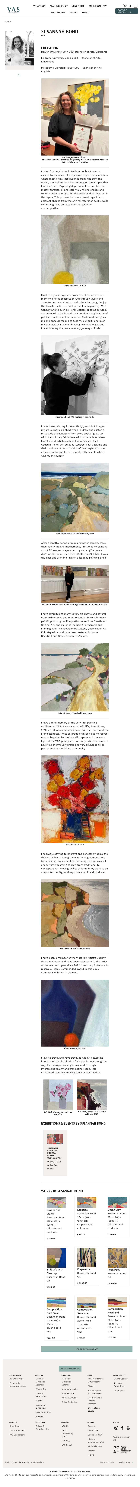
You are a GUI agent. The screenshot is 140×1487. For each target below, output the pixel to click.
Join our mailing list (70, 1369)
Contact (91, 1426)
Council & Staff (95, 1435)
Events (39, 1401)
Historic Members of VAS (96, 1440)
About (85, 12)
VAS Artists (119, 1390)
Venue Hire (78, 6)
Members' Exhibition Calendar (40, 1382)
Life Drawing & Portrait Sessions (95, 1401)
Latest (91, 1455)
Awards (39, 1417)
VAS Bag (66, 1441)
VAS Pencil (67, 1445)
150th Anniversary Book (67, 1433)
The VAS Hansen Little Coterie (96, 1380)
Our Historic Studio (94, 1409)
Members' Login (69, 1389)
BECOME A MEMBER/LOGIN (124, 11)
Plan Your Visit (59, 6)
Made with (107, 1462)
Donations (14, 1426)
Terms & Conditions (119, 1384)
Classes (91, 1386)
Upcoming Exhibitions (41, 1406)
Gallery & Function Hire (42, 1427)
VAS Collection (95, 1446)
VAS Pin (65, 1426)
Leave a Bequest (17, 1430)
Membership (58, 12)
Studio (73, 12)
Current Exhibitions (41, 1394)
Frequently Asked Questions (18, 1384)
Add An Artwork (69, 1398)
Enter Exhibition (69, 1402)
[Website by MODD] (132, 1462)
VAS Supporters (17, 1435)
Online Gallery (97, 6)
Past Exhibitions (43, 1412)
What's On (39, 6)
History (91, 1451)
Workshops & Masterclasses (94, 1391)
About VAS (93, 1430)
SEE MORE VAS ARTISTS (87, 1349)
